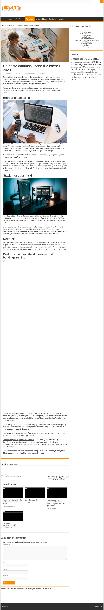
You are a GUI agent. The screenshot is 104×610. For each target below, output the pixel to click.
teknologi (93, 77)
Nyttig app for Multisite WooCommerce (87, 40)
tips (73, 79)
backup (88, 59)
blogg (98, 59)
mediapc (91, 67)
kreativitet (75, 67)
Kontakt (61, 19)
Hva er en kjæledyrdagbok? (13, 475)
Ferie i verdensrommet (87, 39)
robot (98, 70)
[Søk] (101, 1)
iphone (99, 64)
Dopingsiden (87, 35)
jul (72, 67)
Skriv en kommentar (29, 73)
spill (86, 77)
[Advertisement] (65, 10)
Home (67, 19)
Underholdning (41, 19)
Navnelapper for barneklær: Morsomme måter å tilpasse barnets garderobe (56, 477)
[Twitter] (90, 2)
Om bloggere (87, 47)
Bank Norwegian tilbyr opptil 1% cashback (18, 440)
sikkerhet (75, 72)
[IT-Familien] (11, 8)
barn (94, 58)
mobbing (97, 67)
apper (83, 59)
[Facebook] (88, 2)
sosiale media (97, 74)
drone (80, 62)
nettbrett (82, 69)
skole (96, 72)
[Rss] (84, 2)
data (77, 62)
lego (80, 67)
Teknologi (30, 19)
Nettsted (5, 575)
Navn (5, 563)
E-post (5, 569)
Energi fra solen (87, 42)
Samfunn (52, 19)
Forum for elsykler (86, 32)
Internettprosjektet (87, 43)
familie (94, 61)
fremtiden (77, 64)
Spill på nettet (86, 37)
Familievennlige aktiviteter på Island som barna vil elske (12, 502)
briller (72, 62)
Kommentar (7, 545)
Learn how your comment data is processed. (39, 589)
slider (74, 74)
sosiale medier (77, 77)
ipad (94, 64)
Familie (21, 19)
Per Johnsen (8, 73)
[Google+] (86, 2)
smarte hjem (82, 74)
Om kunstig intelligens (87, 34)
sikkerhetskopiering (87, 72)
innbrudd (88, 64)
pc (95, 70)
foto (72, 64)
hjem (82, 64)
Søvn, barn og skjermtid (33, 500)
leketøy (87, 67)
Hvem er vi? (12, 19)
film (99, 62)
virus (78, 80)
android (75, 59)
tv (76, 79)
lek (83, 67)
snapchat (91, 74)
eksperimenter (86, 62)
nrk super (91, 70)
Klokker (86, 45)
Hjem (4, 19)
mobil (74, 69)
